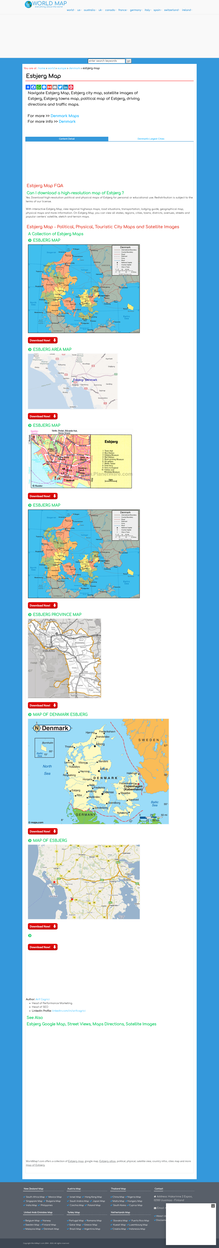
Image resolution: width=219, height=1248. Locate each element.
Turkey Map (73, 1212)
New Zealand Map (33, 1189)
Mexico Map (55, 1197)
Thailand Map (118, 1189)
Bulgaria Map (53, 1201)
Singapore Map (34, 1201)
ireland (186, 10)
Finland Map (49, 1225)
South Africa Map (35, 1197)
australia (89, 10)
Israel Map (75, 1197)
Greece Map (90, 1225)
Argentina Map (92, 1229)
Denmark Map (51, 1229)
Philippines (47, 1205)
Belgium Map (32, 1221)
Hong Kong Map (93, 1197)
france (122, 10)
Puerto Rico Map (140, 1221)
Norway (47, 1221)
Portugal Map (76, 1221)
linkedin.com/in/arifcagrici (69, 1011)
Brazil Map (75, 1229)
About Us (161, 1216)
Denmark (67, 122)
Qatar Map (75, 1225)
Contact (159, 1189)
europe (62, 68)
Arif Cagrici (43, 999)
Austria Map (74, 1189)
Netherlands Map (120, 1212)
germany (135, 10)
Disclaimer (162, 1220)
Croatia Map (119, 1229)
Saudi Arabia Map (79, 1201)
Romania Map (94, 1221)
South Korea (119, 1205)
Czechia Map (77, 1205)
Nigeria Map (134, 1197)
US (78, 10)
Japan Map (99, 1201)
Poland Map (94, 1205)
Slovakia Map (120, 1221)
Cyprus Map (135, 1205)
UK (100, 10)
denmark (74, 68)
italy (147, 10)
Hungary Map (135, 1201)
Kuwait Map (119, 1225)
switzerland (171, 10)
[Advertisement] (109, 35)
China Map (118, 1197)
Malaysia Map (33, 1229)
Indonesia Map (137, 1229)
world (70, 10)
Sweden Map (32, 1225)
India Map (31, 1205)
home (41, 68)
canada (110, 10)
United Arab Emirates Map (38, 1212)
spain (157, 10)
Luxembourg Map (138, 1225)
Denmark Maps (65, 116)
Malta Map (118, 1201)
